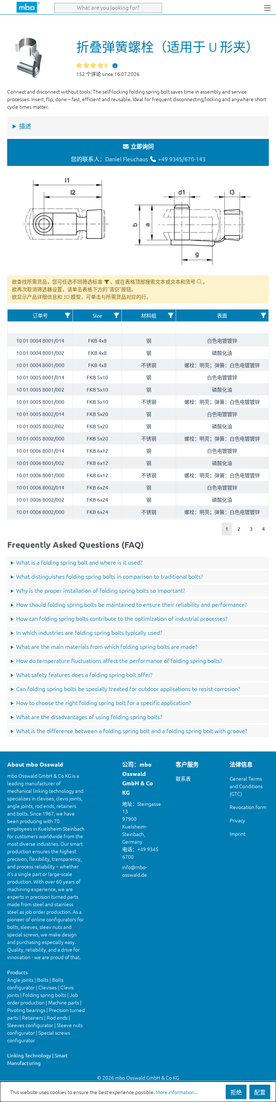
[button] (67, 315)
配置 (260, 1092)
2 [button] (239, 528)
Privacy (237, 820)
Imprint (237, 833)
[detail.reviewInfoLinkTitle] (115, 65)
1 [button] (226, 528)
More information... (177, 1092)
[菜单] (267, 7)
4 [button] (263, 528)
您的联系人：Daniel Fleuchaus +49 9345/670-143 (138, 153)
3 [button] (251, 528)
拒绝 (236, 1092)
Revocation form (248, 806)
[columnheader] (40, 316)
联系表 (183, 778)
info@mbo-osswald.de (134, 870)
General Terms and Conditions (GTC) (246, 786)
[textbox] (40, 328)
